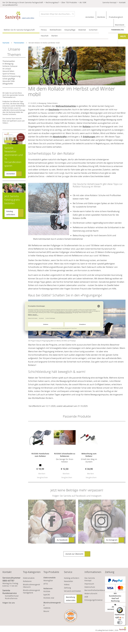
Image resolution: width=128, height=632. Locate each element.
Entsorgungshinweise (93, 600)
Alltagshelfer (7, 83)
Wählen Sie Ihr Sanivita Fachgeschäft (19, 30)
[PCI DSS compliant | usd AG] (70, 616)
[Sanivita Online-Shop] (20, 15)
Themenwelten (117, 30)
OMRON (47, 608)
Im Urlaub (6, 68)
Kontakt (122, 2)
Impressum (89, 584)
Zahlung (67, 588)
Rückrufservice (11, 598)
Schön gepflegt (8, 78)
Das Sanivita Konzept (89, 579)
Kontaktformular (12, 596)
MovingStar (48, 580)
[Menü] (124, 607)
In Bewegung (41, 103)
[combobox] (57, 13)
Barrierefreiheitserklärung (95, 590)
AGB (86, 597)
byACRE (47, 594)
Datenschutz (89, 587)
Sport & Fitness (8, 73)
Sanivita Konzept (109, 2)
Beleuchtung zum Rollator (89, 454)
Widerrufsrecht (90, 593)
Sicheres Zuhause (9, 66)
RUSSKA (47, 591)
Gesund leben (8, 71)
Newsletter (68, 581)
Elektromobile (28, 578)
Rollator (87, 126)
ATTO (46, 584)
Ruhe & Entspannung (11, 76)
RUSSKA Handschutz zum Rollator (40, 454)
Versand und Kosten (72, 591)
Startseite (6, 43)
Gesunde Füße (8, 81)
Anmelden (10, 173)
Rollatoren (27, 581)
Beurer (46, 611)
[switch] (119, 622)
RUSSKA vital (49, 598)
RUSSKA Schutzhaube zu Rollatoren (64, 454)
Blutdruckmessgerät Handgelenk (31, 591)
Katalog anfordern (10, 213)
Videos (67, 584)
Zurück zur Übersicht (74, 554)
